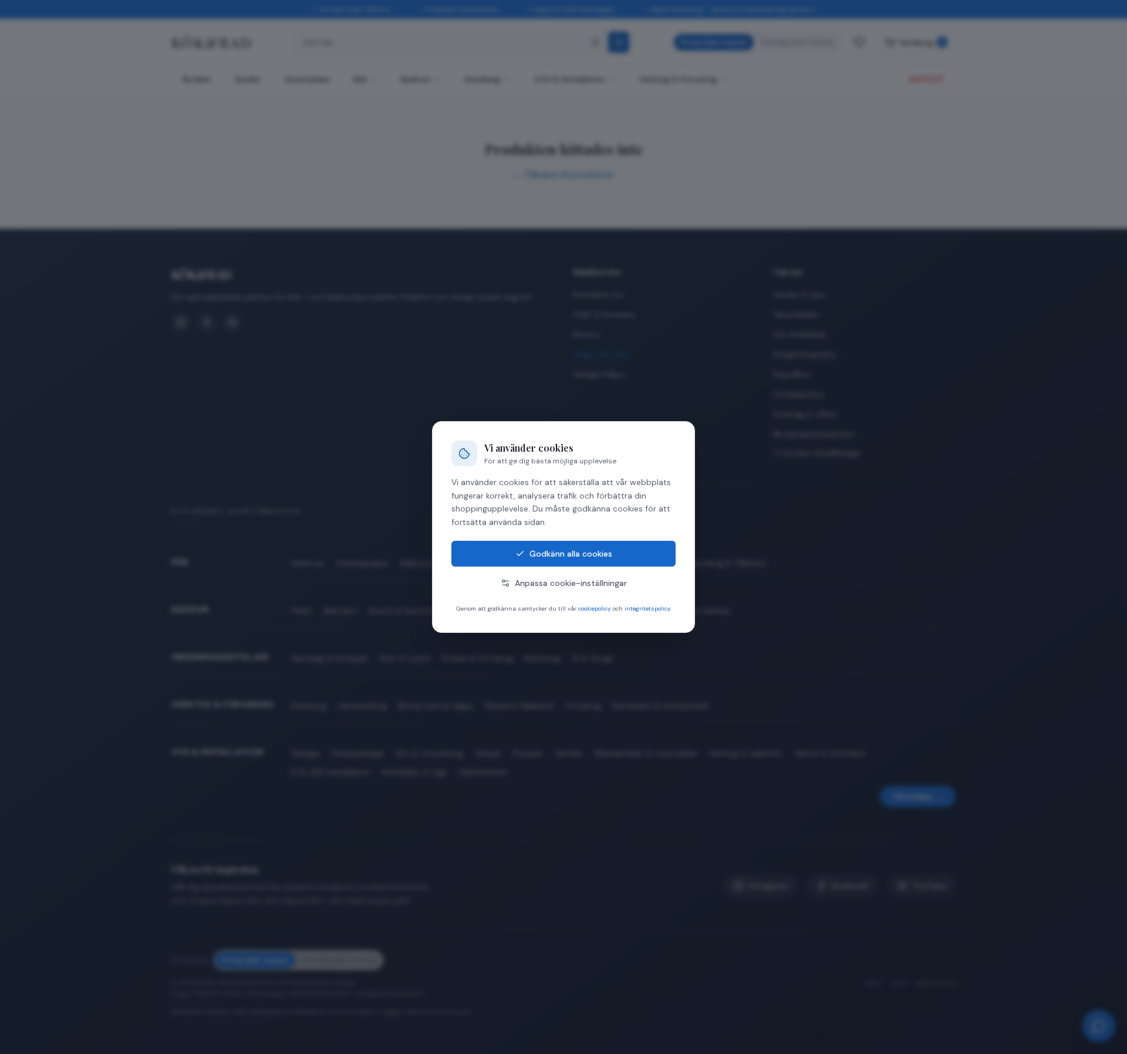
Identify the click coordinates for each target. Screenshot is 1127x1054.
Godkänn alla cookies (570, 553)
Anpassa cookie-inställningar (571, 583)
